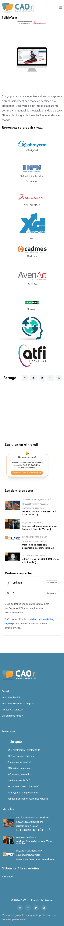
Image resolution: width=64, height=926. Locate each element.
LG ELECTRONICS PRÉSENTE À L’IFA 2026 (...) (39, 513)
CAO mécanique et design (20, 756)
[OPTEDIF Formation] (32, 331)
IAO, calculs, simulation (33, 556)
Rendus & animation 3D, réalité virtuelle (27, 798)
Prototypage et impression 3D (23, 792)
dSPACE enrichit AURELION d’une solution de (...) (40, 560)
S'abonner (52, 582)
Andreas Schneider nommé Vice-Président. (34, 842)
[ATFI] (32, 358)
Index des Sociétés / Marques (18, 703)
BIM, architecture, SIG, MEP (34, 537)
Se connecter (8, 731)
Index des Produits (12, 697)
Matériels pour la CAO (33, 508)
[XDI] (32, 225)
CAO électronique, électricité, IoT (38, 500)
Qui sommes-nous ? (12, 715)
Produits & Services (12, 709)
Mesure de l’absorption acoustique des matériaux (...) (38, 546)
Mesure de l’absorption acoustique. (35, 859)
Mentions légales (11, 915)
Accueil (5, 691)
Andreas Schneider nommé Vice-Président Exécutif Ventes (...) (39, 527)
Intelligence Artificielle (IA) (35, 504)
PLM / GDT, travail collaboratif (23, 786)
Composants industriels (34, 541)
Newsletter (7, 876)
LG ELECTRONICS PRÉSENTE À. (33, 830)
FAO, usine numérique (32, 523)
